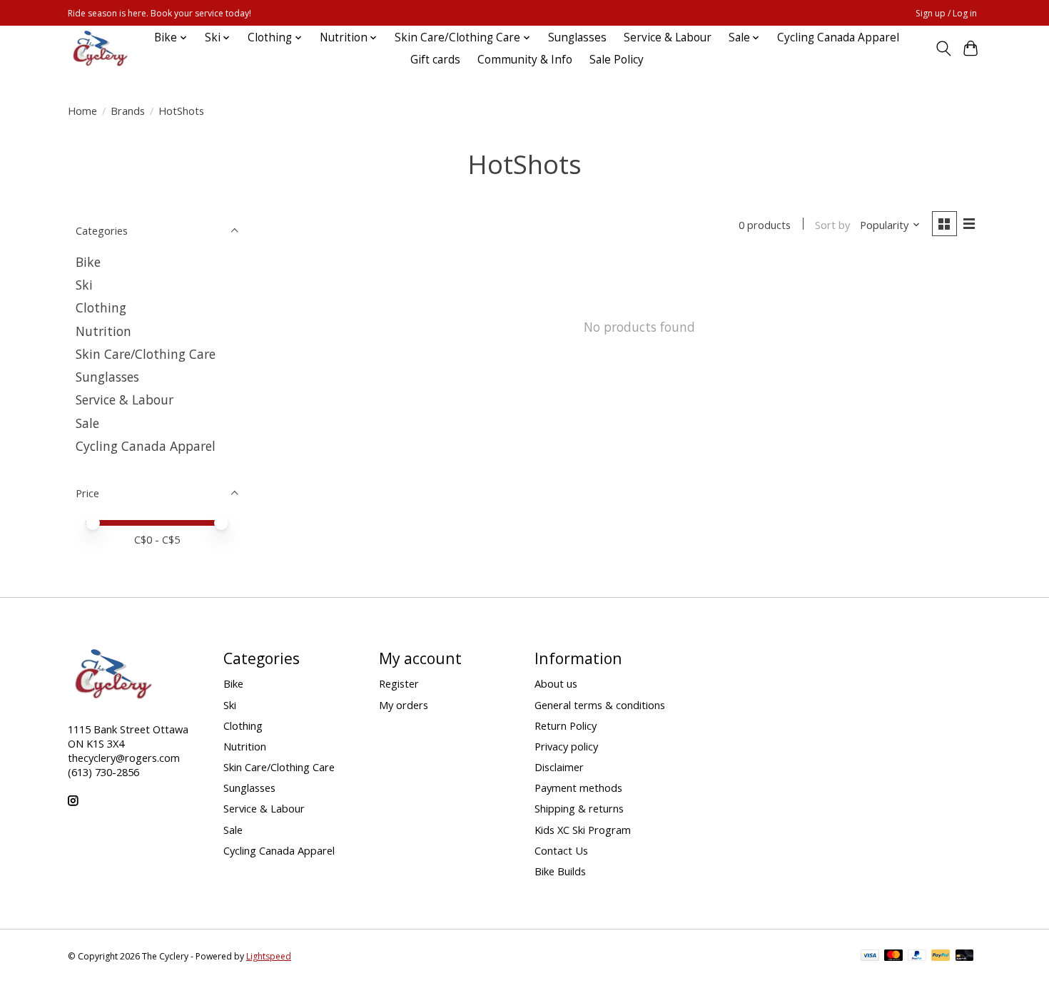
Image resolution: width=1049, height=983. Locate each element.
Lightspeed (268, 956)
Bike (88, 261)
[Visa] (870, 956)
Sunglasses (577, 37)
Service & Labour (667, 37)
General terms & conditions (599, 705)
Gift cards (435, 59)
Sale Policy (616, 59)
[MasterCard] (893, 956)
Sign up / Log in (946, 13)
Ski (84, 284)
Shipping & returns (579, 808)
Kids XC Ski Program (582, 829)
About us (555, 683)
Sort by (832, 225)
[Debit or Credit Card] (965, 956)
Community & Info (524, 59)
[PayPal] (917, 956)
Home (82, 110)
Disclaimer (559, 767)
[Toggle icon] (943, 48)
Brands (128, 110)
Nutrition (103, 331)
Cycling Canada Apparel (838, 37)
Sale (87, 423)
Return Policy (565, 725)
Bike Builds (560, 871)
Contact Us (561, 850)
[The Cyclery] (98, 48)
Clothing (101, 307)
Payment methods (578, 787)
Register (399, 683)
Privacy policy (566, 746)
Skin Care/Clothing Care (146, 353)
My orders (403, 705)
